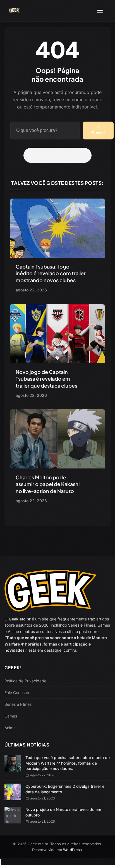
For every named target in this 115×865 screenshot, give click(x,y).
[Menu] (100, 10)
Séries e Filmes (18, 704)
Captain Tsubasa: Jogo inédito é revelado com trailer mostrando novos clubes (51, 273)
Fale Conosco (16, 692)
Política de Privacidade (25, 680)
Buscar (98, 133)
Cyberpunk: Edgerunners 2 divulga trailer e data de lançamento (64, 789)
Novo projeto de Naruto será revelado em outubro (63, 812)
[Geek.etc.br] (14, 10)
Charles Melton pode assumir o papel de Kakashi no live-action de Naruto (48, 484)
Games (10, 716)
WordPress (72, 849)
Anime (10, 727)
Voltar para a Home (59, 155)
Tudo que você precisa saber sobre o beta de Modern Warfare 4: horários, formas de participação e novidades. (67, 763)
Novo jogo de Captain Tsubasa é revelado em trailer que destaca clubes (46, 379)
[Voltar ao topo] (0, 862)
